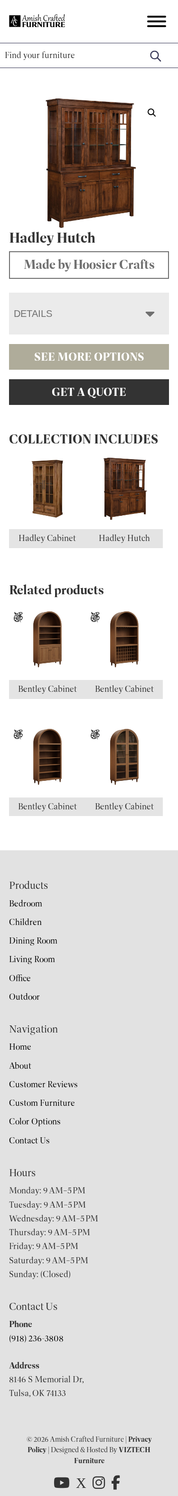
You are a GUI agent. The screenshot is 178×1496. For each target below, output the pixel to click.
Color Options (35, 1121)
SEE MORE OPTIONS (89, 357)
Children (25, 922)
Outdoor (24, 997)
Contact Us (29, 1140)
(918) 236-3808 (36, 1338)
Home (20, 1047)
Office (20, 978)
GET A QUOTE (89, 392)
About (20, 1066)
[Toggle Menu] (156, 21)
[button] (151, 112)
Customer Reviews (43, 1084)
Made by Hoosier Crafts (89, 264)
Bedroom (25, 903)
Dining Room (33, 940)
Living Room (32, 959)
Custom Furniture (42, 1103)
